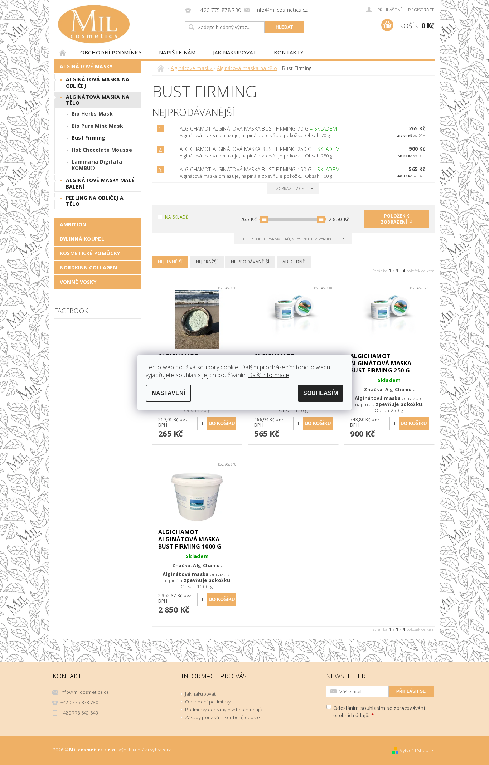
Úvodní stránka (63, 52)
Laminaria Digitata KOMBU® (97, 164)
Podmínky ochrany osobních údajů (223, 709)
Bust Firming (89, 137)
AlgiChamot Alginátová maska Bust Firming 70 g (258, 128)
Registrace (421, 10)
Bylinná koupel (82, 238)
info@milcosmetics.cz (84, 692)
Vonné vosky (78, 281)
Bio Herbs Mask (92, 113)
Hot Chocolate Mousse (102, 149)
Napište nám (177, 52)
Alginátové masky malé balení (100, 183)
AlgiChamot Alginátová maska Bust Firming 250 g (260, 149)
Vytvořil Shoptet (417, 750)
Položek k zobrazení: (397, 219)
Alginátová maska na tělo (98, 100)
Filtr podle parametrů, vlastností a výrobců (290, 239)
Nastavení (168, 393)
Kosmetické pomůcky (90, 253)
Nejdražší (207, 262)
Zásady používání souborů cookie (222, 717)
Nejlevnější (170, 262)
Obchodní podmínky (111, 52)
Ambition (73, 224)
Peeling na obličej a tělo (95, 201)
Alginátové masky (86, 66)
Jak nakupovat (235, 52)
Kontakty (289, 52)
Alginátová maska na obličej (98, 82)
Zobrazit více (290, 188)
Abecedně (293, 262)
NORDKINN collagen (88, 267)
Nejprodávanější (250, 262)
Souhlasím (320, 393)
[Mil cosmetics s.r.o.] (94, 24)
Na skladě (177, 217)
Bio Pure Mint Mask (98, 125)
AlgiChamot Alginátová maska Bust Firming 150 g (260, 169)
